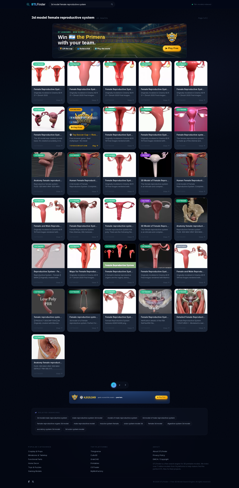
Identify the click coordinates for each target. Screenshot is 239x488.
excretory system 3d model (48, 429)
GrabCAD (95, 459)
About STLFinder (160, 451)
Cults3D (94, 455)
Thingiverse (96, 451)
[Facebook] (29, 482)
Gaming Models (35, 471)
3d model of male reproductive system (158, 418)
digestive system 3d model (178, 424)
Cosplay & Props (35, 451)
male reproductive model (84, 424)
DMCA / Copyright (160, 459)
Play (94, 146)
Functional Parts (35, 459)
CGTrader (95, 467)
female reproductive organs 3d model (53, 424)
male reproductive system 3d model (87, 418)
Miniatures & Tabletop (37, 455)
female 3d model (155, 424)
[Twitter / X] (33, 482)
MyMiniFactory (97, 471)
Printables (95, 463)
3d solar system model (74, 429)
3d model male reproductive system (52, 418)
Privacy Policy (159, 455)
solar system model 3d (133, 424)
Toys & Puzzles (34, 467)
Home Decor (33, 463)
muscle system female (109, 424)
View (58, 100)
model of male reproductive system (122, 418)
